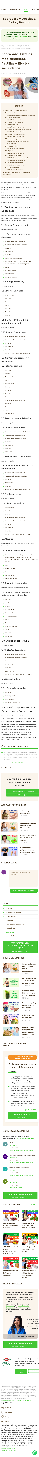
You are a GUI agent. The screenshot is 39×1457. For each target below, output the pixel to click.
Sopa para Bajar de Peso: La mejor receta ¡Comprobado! (28, 825)
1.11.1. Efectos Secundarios (15, 170)
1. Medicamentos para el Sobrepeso (15, 110)
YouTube (8, 1407)
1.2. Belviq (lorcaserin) (12, 117)
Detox (11, 1180)
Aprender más (21, 1371)
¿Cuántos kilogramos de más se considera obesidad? (28, 838)
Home (3, 9)
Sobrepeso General (15, 1187)
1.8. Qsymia (9, 151)
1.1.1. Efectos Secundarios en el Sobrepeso (21, 115)
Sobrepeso (10, 46)
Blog (26, 9)
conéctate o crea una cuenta (25, 891)
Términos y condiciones (24, 1400)
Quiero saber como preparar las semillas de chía (22, 1155)
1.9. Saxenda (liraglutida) (13, 155)
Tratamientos (15, 9)
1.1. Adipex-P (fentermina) (13, 113)
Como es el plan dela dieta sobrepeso (19, 1167)
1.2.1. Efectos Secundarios (15, 120)
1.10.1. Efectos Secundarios (16, 165)
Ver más (12, 1145)
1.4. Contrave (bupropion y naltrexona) (18, 129)
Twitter (7, 1421)
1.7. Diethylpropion (11, 146)
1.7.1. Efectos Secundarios (15, 148)
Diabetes (9, 920)
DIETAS (11, 1142)
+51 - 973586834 (22, 36)
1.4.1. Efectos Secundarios (15, 132)
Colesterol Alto (11, 916)
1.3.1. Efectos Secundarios (15, 127)
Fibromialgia (10, 928)
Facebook (8, 1412)
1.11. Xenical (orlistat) (12, 167)
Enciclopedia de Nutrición (15, 924)
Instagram (8, 1417)
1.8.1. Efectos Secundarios (15, 153)
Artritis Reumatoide (13, 912)
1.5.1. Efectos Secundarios (15, 136)
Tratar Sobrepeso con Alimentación (21, 1150)
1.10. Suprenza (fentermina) (14, 163)
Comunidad (10, 1306)
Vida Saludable (11, 936)
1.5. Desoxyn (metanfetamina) (15, 134)
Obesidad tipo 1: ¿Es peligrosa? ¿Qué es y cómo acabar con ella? (27, 850)
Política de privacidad (8, 1400)
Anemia (9, 908)
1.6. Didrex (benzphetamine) (14, 139)
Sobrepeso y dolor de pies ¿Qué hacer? (27, 812)
